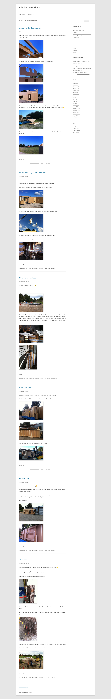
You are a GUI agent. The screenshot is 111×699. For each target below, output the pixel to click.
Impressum (31, 14)
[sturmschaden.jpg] (31, 128)
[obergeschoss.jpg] (31, 439)
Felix (42, 163)
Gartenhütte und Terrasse (78, 30)
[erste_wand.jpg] (31, 460)
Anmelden (75, 126)
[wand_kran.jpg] (31, 231)
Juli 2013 (75, 117)
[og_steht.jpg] (31, 102)
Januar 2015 (75, 92)
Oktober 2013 (76, 112)
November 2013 (76, 110)
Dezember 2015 (76, 86)
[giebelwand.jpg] (31, 81)
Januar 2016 (75, 85)
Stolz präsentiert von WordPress (25, 692)
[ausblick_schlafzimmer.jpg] (31, 154)
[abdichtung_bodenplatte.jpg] (31, 311)
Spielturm (75, 32)
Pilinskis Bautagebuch (29, 7)
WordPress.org (76, 132)
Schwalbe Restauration (78, 35)
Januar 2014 (75, 106)
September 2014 (76, 95)
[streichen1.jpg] (31, 342)
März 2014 (75, 103)
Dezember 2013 (76, 108)
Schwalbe (75, 50)
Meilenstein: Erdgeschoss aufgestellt (32, 173)
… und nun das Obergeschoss (30, 28)
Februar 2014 (76, 105)
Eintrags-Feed (76, 128)
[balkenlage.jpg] (31, 57)
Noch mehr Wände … (27, 388)
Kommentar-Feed (76, 130)
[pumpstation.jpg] (28, 640)
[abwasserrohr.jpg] (31, 668)
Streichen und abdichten (28, 278)
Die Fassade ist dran (82, 72)
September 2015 (76, 90)
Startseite (22, 14)
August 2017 (75, 83)
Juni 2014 (75, 97)
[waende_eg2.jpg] (31, 541)
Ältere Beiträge (23, 687)
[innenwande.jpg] (31, 419)
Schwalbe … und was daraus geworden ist (82, 34)
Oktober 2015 (76, 88)
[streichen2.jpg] (28, 369)
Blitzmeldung (24, 479)
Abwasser (23, 560)
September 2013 (76, 114)
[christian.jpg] (28, 603)
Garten (74, 48)
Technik (74, 52)
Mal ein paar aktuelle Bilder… (83, 74)
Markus (74, 72)
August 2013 (75, 115)
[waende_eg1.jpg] (31, 521)
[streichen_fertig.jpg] (31, 259)
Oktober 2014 (76, 94)
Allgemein (48, 163)
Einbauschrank (76, 37)
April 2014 (75, 101)
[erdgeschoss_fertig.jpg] (31, 207)
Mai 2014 (75, 99)
